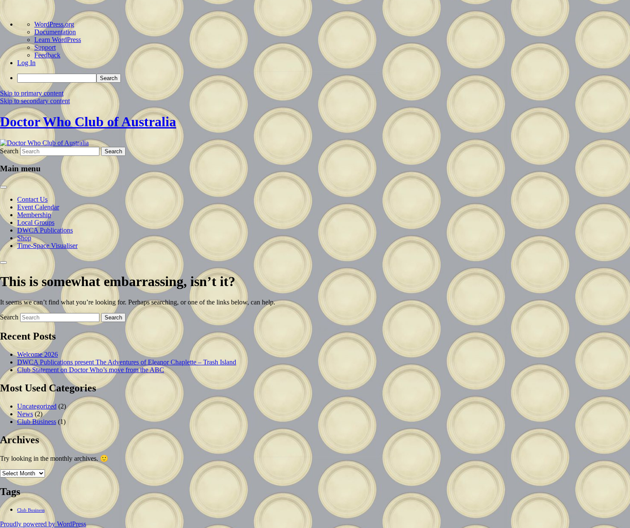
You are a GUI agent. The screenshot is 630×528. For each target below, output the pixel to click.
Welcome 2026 (37, 354)
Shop (24, 238)
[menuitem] (323, 78)
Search (9, 151)
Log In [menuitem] (26, 62)
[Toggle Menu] (3, 187)
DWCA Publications (45, 230)
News (25, 414)
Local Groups (35, 222)
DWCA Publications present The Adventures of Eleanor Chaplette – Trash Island (126, 362)
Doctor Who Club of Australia (88, 121)
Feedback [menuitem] (47, 55)
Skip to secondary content (35, 100)
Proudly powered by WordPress (43, 524)
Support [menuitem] (45, 47)
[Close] (3, 262)
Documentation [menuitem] (55, 32)
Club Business (36, 421)
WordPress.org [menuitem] (54, 24)
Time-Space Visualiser (47, 245)
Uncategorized (37, 406)
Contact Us (32, 199)
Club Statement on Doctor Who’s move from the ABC (90, 369)
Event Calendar (38, 207)
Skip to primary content (31, 93)
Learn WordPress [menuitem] (57, 39)
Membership (34, 214)
